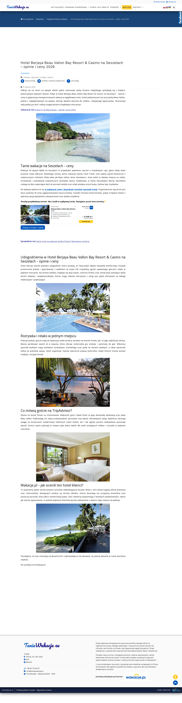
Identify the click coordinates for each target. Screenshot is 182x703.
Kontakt (137, 7)
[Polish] (164, 7)
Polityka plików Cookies (25, 690)
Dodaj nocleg (160, 2)
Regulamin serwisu (44, 690)
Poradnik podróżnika (76, 7)
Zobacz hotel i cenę (32, 227)
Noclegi (127, 7)
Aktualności (57, 7)
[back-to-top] (175, 682)
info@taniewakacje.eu (34, 671)
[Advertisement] (91, 44)
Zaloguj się (172, 2)
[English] (167, 7)
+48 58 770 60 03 (32, 668)
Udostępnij (25, 73)
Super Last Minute (99, 7)
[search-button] (174, 7)
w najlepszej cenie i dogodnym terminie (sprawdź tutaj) (71, 189)
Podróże (115, 7)
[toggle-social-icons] (175, 677)
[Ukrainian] (169, 7)
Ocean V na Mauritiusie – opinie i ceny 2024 (55, 109)
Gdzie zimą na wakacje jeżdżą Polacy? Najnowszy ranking (62, 241)
